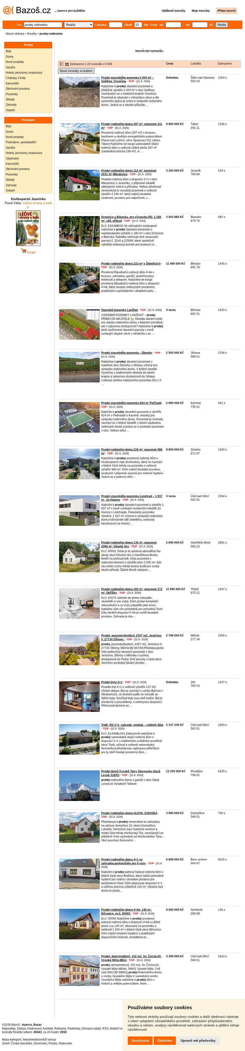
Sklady (10, 99)
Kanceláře (12, 83)
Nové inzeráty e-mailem (76, 71)
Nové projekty (15, 62)
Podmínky (73, 1028)
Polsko (53, 1043)
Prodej (28, 45)
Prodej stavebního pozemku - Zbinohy (126, 352)
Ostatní (10, 110)
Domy (9, 56)
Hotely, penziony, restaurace (24, 72)
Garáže (10, 67)
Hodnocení (34, 1028)
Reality (31, 33)
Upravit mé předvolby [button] (198, 1040)
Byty (8, 51)
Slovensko (40, 1043)
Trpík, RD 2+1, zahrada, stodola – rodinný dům (132, 725)
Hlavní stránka (15, 33)
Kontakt (48, 1028)
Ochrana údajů (91, 1028)
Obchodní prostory (18, 88)
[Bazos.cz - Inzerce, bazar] (27, 13)
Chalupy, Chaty (16, 78)
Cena (169, 63)
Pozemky (12, 94)
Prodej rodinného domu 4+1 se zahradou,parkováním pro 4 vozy (123, 861)
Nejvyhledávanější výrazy (39, 1039)
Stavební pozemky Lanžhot (119, 310)
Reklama (60, 1028)
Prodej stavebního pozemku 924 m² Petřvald (131, 403)
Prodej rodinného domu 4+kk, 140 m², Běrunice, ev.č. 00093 (126, 911)
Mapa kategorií (11, 1039)
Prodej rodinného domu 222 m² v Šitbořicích (131, 263)
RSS (105, 1028)
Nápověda (9, 1028)
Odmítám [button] (164, 1040)
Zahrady (11, 104)
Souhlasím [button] (140, 1040)
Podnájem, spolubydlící (21, 142)
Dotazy (21, 1028)
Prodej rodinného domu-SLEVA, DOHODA (129, 813)
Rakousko (65, 1043)
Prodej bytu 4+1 (111, 682)
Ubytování (12, 158)
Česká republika (21, 1043)
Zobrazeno (225, 63)
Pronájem (28, 120)
